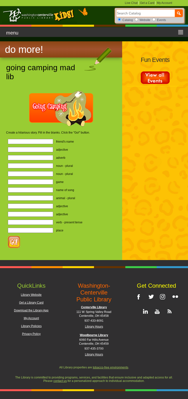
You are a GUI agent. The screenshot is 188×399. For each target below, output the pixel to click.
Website (145, 20)
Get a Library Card (31, 302)
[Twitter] (150, 296)
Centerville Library (94, 307)
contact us (60, 381)
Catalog (127, 20)
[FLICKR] (174, 296)
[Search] (179, 13)
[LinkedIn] (144, 311)
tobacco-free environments (110, 367)
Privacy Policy (31, 334)
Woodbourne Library (94, 335)
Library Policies (31, 326)
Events (161, 20)
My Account (164, 3)
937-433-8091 (94, 320)
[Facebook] (138, 296)
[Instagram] (162, 296)
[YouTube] (156, 311)
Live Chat (131, 3)
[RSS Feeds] (168, 311)
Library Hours (94, 326)
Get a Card (147, 3)
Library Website (31, 294)
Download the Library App (31, 310)
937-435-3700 (94, 348)
